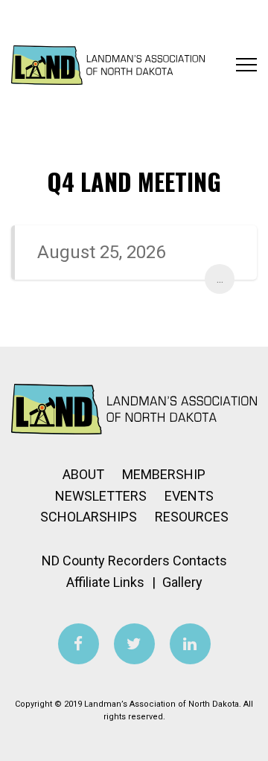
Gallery (182, 582)
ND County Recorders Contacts (134, 560)
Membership (163, 474)
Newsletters (101, 496)
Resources (192, 516)
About (83, 474)
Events (189, 496)
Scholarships (88, 516)
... (220, 279)
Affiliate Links (105, 582)
